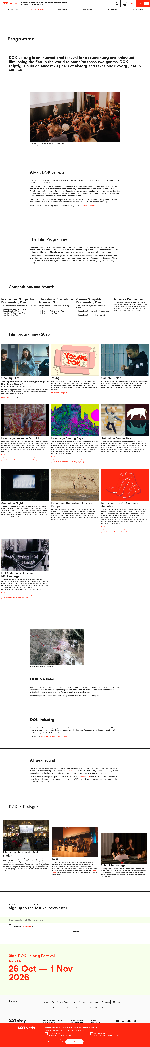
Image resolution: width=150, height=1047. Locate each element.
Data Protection (95, 1022)
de (117, 3)
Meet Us (116, 1002)
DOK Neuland (62, 9)
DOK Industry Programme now (54, 736)
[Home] (9, 3)
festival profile (89, 205)
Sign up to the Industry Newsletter (90, 1008)
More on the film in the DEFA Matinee (17, 598)
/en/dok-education (124, 855)
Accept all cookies (74, 1042)
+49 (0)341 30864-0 (77, 1022)
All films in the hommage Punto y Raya (67, 462)
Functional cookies (54, 1033)
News (45, 1002)
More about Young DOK (59, 393)
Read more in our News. (9, 455)
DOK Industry (87, 9)
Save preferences (54, 1042)
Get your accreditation (88, 1002)
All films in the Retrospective (114, 532)
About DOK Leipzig (12, 9)
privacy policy (27, 926)
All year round (112, 9)
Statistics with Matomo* (101, 1033)
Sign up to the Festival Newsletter (57, 1008)
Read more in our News (9, 397)
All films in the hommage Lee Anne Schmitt (19, 460)
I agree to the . (23, 926)
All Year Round (83, 777)
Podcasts (106, 1002)
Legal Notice (95, 1020)
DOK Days (72, 771)
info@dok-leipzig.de (77, 1020)
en (117, 4)
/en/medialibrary (75, 851)
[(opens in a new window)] (117, 1021)
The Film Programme (37, 9)
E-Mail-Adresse (13, 915)
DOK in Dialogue (137, 9)
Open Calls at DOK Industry (63, 1002)
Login (132, 3)
